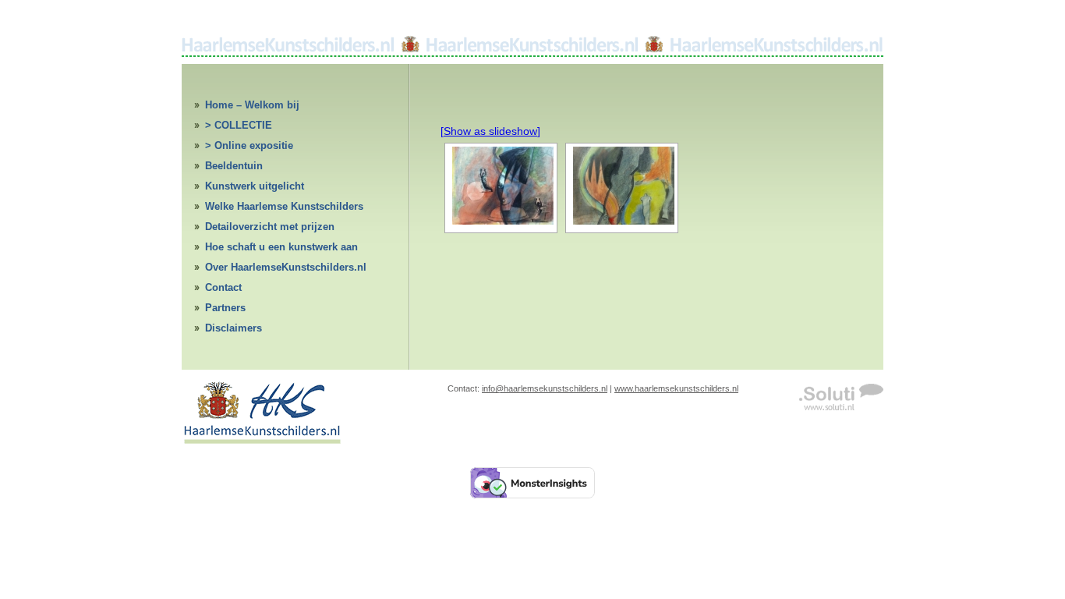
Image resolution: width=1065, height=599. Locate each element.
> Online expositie (249, 145)
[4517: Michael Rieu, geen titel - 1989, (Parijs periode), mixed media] (621, 186)
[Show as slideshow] (490, 131)
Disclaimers (233, 328)
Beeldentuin (234, 166)
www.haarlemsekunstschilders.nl (676, 388)
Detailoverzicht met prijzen (269, 226)
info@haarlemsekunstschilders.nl (544, 388)
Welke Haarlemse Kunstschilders (284, 206)
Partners (225, 308)
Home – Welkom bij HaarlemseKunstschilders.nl (273, 107)
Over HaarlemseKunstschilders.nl (285, 267)
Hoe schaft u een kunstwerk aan (281, 247)
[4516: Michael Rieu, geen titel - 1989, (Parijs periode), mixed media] (501, 186)
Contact (223, 287)
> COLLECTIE (238, 125)
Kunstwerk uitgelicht (254, 186)
